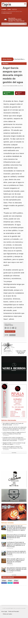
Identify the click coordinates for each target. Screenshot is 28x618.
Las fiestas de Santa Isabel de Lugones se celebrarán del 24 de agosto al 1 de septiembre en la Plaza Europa (16, 544)
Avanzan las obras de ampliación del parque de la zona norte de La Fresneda (16, 553)
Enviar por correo (10, 331)
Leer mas (14, 452)
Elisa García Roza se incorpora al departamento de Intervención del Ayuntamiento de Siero (19, 59)
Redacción (12, 335)
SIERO (9, 9)
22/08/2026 (10, 572)
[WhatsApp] (5, 328)
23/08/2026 (10, 564)
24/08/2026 (10, 548)
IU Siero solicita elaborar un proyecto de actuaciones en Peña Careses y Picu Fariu (13, 448)
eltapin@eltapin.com (7, 13)
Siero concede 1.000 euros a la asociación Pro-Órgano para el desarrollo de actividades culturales (16, 561)
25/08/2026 (10, 531)
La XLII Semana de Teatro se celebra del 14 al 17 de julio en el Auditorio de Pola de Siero (14, 434)
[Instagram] (13, 328)
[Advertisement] (14, 42)
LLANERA (3, 9)
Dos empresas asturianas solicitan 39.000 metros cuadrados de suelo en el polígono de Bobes (17, 569)
